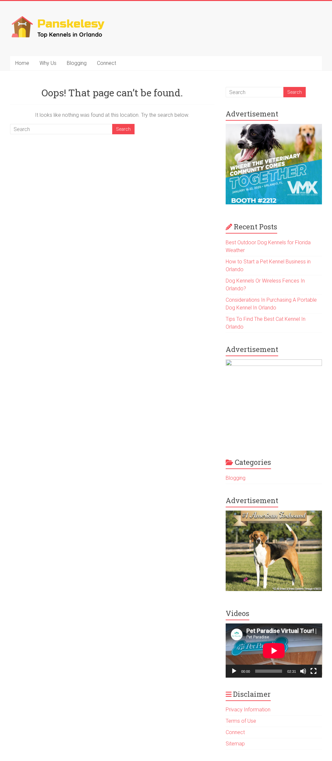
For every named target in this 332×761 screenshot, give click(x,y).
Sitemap (235, 744)
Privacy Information (248, 710)
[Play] (234, 671)
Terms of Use (241, 721)
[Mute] (303, 671)
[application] (274, 650)
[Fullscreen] (313, 671)
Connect (106, 63)
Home (22, 63)
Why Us (48, 63)
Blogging (77, 63)
